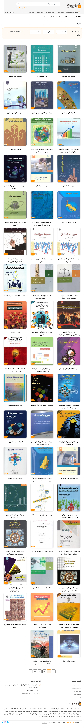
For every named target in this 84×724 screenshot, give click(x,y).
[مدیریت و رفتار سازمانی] (15, 409)
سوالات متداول (77, 685)
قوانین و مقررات (76, 688)
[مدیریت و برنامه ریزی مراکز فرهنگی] (42, 409)
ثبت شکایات (77, 691)
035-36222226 (26, 694)
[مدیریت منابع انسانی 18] (69, 226)
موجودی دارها (14, 32)
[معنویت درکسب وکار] (69, 665)
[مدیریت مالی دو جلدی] (69, 117)
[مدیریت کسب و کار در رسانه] (15, 446)
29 (35, 671)
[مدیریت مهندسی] (15, 336)
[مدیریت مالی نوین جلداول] (15, 117)
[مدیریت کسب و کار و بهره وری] (69, 482)
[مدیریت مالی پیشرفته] (68, 80)
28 (39, 671)
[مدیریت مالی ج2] (42, 80)
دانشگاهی (67, 16)
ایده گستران (44, 722)
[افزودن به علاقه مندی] (69, 60)
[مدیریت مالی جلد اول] (15, 80)
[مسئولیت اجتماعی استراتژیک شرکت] (42, 592)
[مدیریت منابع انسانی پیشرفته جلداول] (15, 300)
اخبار (80, 697)
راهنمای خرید (77, 694)
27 (44, 671)
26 (48, 671)
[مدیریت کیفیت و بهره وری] (15, 482)
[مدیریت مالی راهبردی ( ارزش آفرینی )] (42, 117)
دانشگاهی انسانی (55, 16)
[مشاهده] (75, 60)
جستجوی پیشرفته (21, 8)
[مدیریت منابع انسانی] (15, 153)
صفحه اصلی (77, 16)
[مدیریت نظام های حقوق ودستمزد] (69, 373)
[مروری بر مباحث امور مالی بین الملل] (42, 555)
